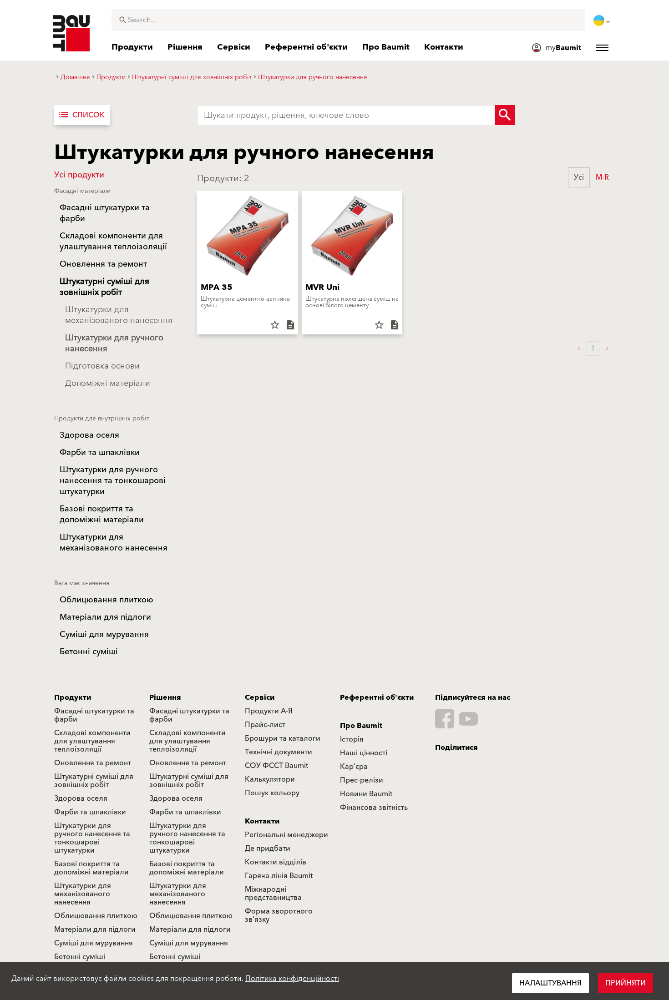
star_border (274, 324)
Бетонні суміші (79, 956)
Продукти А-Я (269, 711)
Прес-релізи (361, 780)
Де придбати (267, 848)
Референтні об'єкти (377, 697)
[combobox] (348, 20)
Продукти (72, 697)
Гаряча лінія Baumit (279, 875)
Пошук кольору (272, 793)
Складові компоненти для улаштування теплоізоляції (92, 741)
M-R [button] (602, 177)
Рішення (165, 697)
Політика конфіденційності (292, 978)
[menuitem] (602, 20)
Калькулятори (270, 779)
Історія (352, 739)
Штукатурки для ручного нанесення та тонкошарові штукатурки (92, 838)
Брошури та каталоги (282, 738)
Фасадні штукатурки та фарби (94, 715)
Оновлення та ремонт (92, 763)
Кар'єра (354, 766)
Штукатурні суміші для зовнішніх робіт (93, 780)
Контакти (262, 821)
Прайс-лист (265, 724)
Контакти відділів (275, 862)
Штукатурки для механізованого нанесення (82, 894)
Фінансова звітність (374, 807)
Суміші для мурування (93, 943)
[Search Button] (505, 115)
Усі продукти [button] (79, 175)
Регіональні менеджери (286, 834)
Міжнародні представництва (273, 893)
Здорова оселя (80, 798)
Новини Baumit (366, 794)
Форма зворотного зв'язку (279, 915)
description (290, 324)
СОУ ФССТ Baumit (276, 765)
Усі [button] (579, 177)
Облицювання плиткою (95, 915)
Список (81, 115)
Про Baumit (361, 725)
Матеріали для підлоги (95, 929)
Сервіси (259, 697)
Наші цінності (363, 753)
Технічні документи (278, 752)
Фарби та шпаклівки (90, 812)
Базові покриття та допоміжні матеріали (91, 868)
